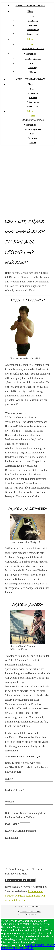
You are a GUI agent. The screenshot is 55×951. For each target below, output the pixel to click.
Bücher (33, 72)
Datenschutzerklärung (30, 911)
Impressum (30, 914)
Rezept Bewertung (15, 830)
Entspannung (33, 30)
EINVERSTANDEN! (36, 945)
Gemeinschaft (32, 34)
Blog (30, 11)
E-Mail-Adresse (14, 790)
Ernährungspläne (33, 59)
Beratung (32, 68)
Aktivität (33, 25)
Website (9, 801)
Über (30, 39)
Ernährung (33, 21)
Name (9, 778)
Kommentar (11, 837)
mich (33, 44)
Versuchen (30, 53)
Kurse (33, 63)
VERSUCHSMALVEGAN (30, 5)
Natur (33, 17)
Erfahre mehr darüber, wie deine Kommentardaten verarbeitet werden (25, 895)
